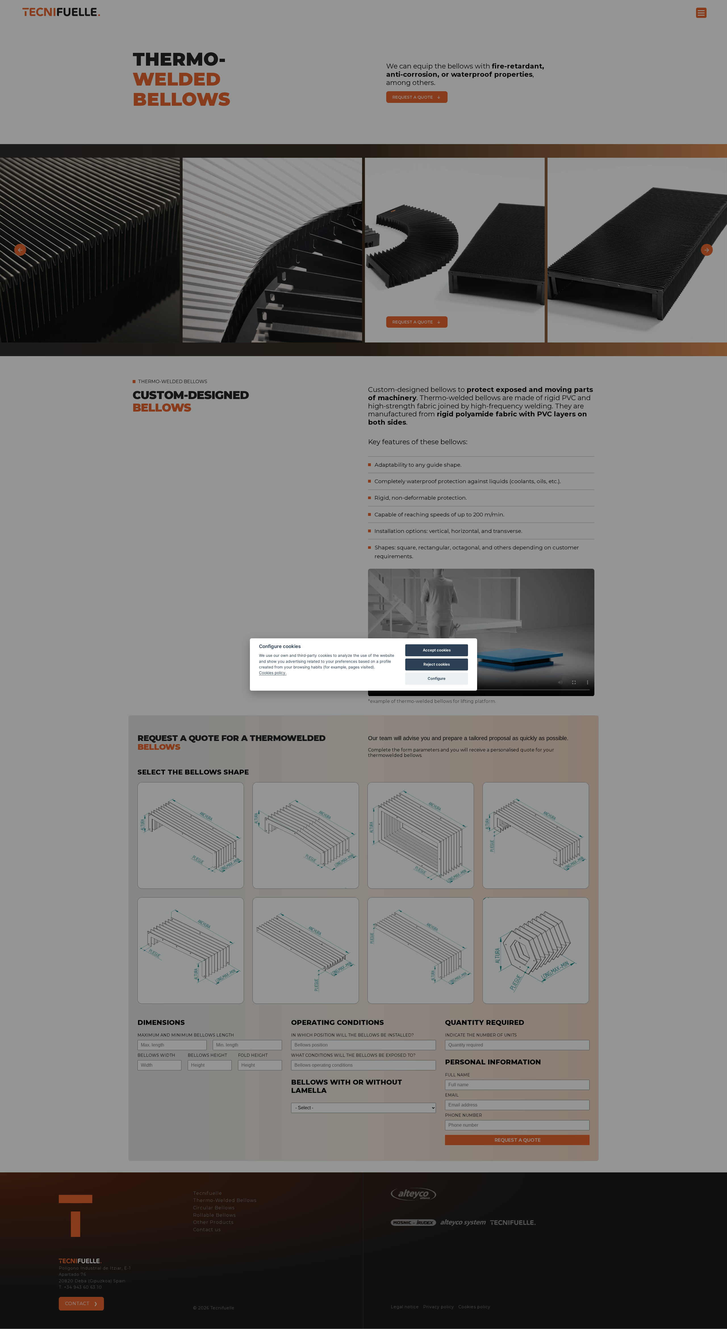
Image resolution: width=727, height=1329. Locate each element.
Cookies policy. (273, 672)
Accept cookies (437, 650)
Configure (437, 678)
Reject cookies (436, 664)
